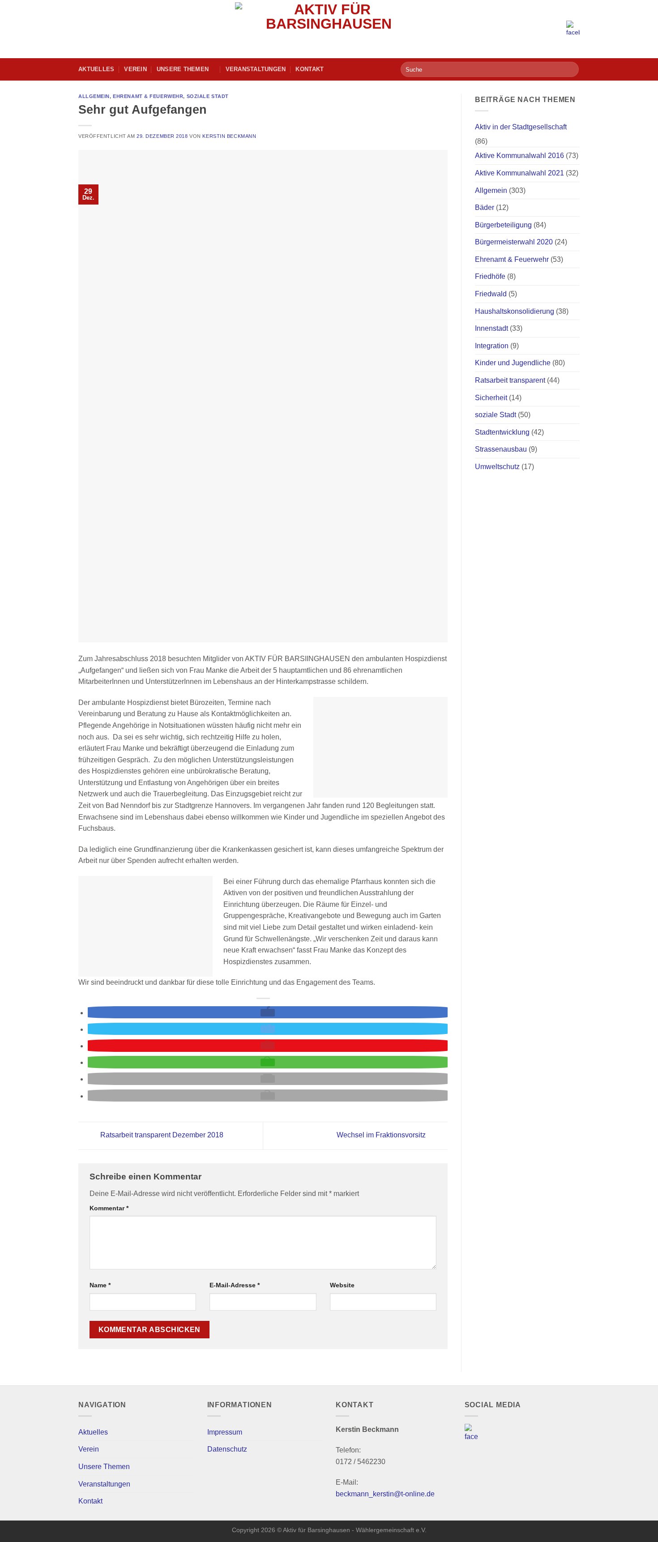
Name (100, 1285)
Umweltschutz (497, 466)
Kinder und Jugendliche (513, 363)
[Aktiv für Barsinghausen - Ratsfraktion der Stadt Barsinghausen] (329, 29)
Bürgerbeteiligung (503, 225)
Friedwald (491, 294)
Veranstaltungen (256, 69)
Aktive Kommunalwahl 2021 (519, 173)
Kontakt (309, 69)
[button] (268, 1013)
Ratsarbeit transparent (510, 380)
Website (342, 1285)
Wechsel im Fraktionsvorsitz (382, 1135)
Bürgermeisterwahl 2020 (514, 242)
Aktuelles (96, 69)
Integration (491, 346)
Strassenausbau (501, 449)
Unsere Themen (183, 69)
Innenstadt (491, 328)
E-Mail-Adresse (234, 1285)
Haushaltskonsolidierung (514, 311)
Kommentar (109, 1208)
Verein (135, 69)
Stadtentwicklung (502, 432)
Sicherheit (491, 398)
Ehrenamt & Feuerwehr (148, 96)
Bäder (484, 207)
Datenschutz (227, 1449)
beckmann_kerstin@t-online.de (385, 1494)
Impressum (224, 1432)
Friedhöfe (490, 276)
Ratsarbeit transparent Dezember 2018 (160, 1135)
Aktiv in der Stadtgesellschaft (521, 127)
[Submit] (570, 69)
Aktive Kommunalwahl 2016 (519, 155)
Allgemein (94, 96)
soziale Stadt (208, 96)
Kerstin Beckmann (229, 136)
